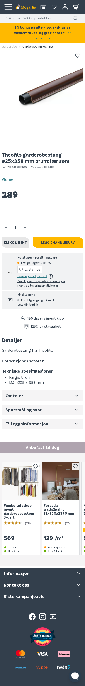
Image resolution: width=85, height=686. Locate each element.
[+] (25, 227)
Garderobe (9, 46)
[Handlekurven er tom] (75, 6)
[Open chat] (75, 676)
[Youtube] (53, 616)
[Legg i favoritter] (77, 55)
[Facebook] (32, 616)
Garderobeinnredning (37, 46)
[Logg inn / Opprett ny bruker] (65, 6)
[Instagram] (42, 616)
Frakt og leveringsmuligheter (37, 285)
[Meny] (8, 6)
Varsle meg (32, 269)
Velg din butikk (27, 304)
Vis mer (8, 179)
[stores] (43, 6)
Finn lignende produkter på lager (41, 281)
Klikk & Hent (15, 242)
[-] (6, 227)
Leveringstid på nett (32, 276)
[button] (75, 18)
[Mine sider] (54, 6)
